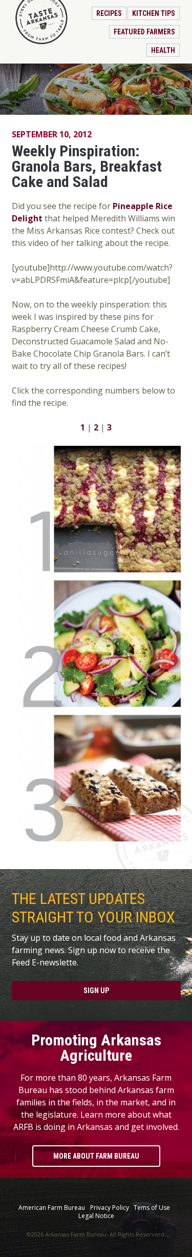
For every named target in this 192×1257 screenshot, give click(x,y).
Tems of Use (152, 1208)
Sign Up (96, 990)
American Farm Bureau (51, 1208)
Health (163, 50)
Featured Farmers (144, 32)
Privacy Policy (109, 1208)
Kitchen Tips (153, 13)
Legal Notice (96, 1216)
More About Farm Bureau (96, 1156)
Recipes (109, 13)
